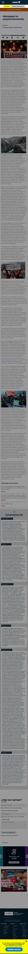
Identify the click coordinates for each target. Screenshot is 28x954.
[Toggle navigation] (3, 2)
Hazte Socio (7, 6)
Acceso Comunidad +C (18, 6)
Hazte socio (14, 949)
